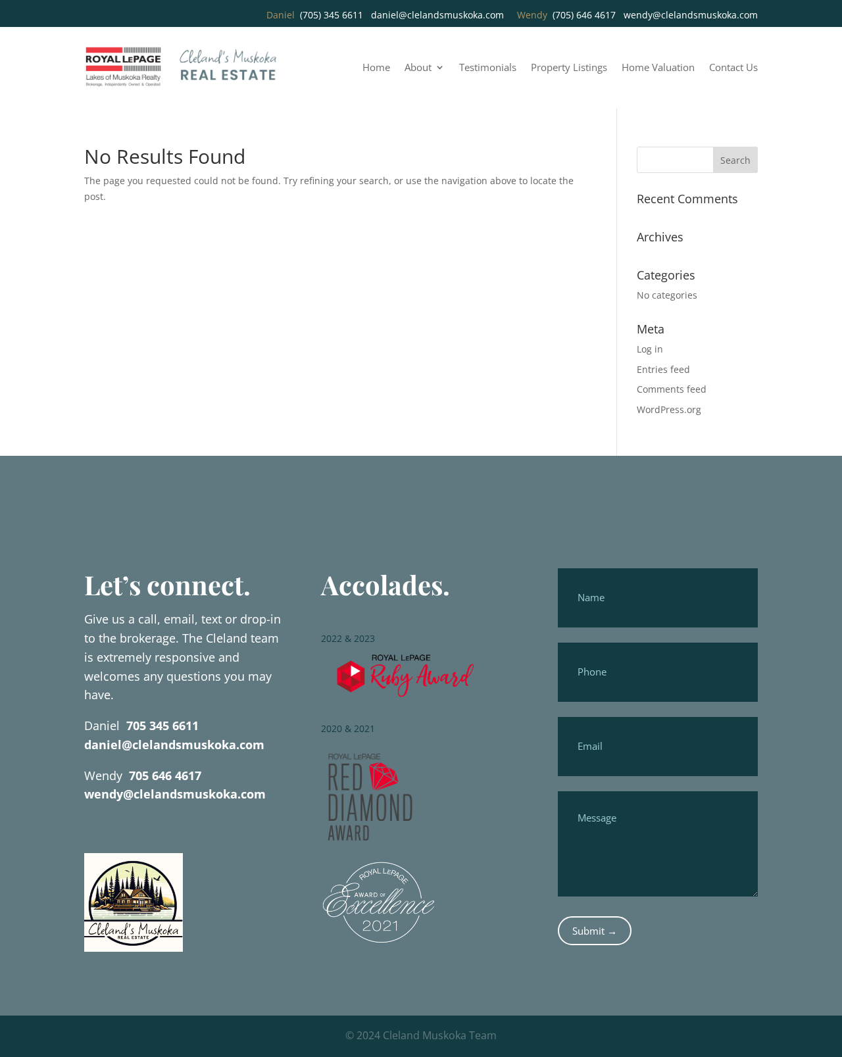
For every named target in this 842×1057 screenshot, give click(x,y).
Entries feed (663, 369)
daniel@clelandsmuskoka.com (437, 15)
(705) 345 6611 (331, 15)
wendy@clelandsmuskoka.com (691, 15)
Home (376, 68)
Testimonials (487, 68)
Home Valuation (658, 68)
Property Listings (569, 68)
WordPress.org (669, 409)
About (418, 68)
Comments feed (671, 389)
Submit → (594, 930)
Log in (650, 349)
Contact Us (733, 68)
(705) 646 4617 (584, 15)
